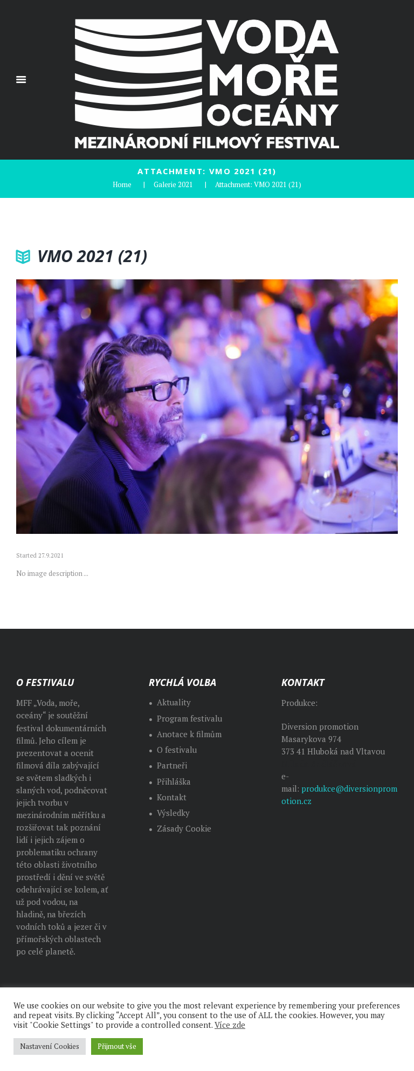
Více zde (230, 1025)
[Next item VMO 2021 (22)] (302, 406)
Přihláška (174, 782)
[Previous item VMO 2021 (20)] (111, 406)
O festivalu (177, 750)
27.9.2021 (51, 555)
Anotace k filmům (189, 734)
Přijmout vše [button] (117, 1046)
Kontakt (172, 797)
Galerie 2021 (173, 184)
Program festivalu (189, 718)
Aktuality (174, 702)
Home (122, 184)
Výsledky (173, 813)
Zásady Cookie (184, 828)
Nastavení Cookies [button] (49, 1046)
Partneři (172, 765)
